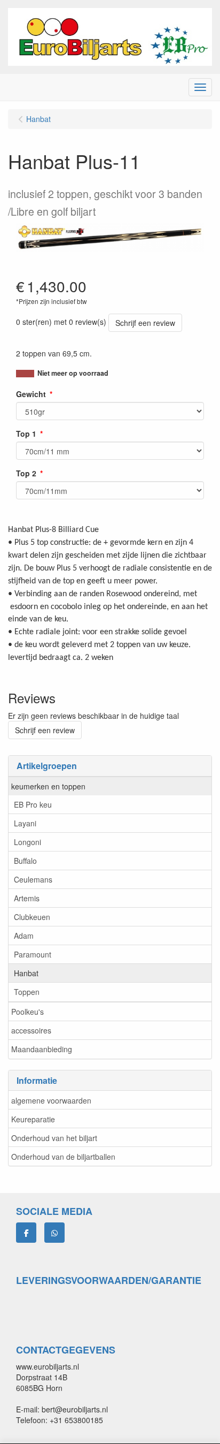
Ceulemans (33, 879)
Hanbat (26, 973)
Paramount (32, 954)
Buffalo (25, 860)
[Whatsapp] (54, 1232)
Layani (25, 823)
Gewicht (31, 394)
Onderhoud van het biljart (54, 1138)
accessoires (31, 1030)
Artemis (27, 898)
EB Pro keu (33, 804)
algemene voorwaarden (51, 1100)
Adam (24, 935)
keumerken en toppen (48, 786)
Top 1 (26, 433)
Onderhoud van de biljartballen (63, 1156)
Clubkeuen (32, 916)
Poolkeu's (27, 1011)
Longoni (27, 842)
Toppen (27, 991)
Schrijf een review (145, 322)
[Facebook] (26, 1232)
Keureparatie (33, 1119)
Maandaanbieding (41, 1049)
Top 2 (26, 473)
